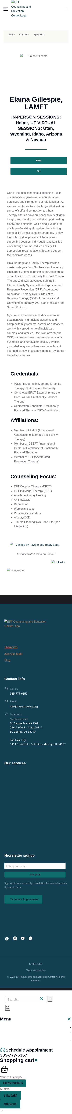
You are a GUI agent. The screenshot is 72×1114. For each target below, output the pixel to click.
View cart (10, 1095)
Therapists (10, 647)
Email (13, 701)
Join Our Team (13, 653)
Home (12, 34)
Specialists (39, 34)
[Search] (7, 1008)
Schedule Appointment (24, 899)
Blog (7, 660)
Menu (5, 1018)
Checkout (10, 1104)
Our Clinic (24, 34)
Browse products (13, 1083)
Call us (14, 688)
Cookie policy (36, 964)
